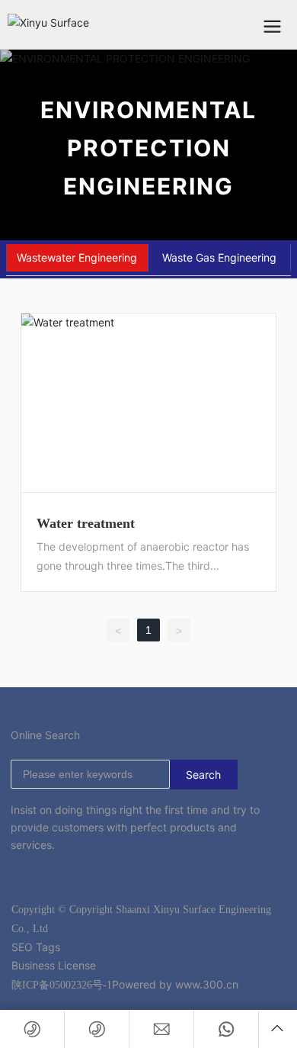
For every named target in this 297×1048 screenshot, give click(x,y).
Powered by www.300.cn (175, 984)
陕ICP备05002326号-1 (61, 985)
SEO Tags (35, 946)
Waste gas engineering (219, 257)
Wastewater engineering (77, 257)
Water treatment (86, 523)
